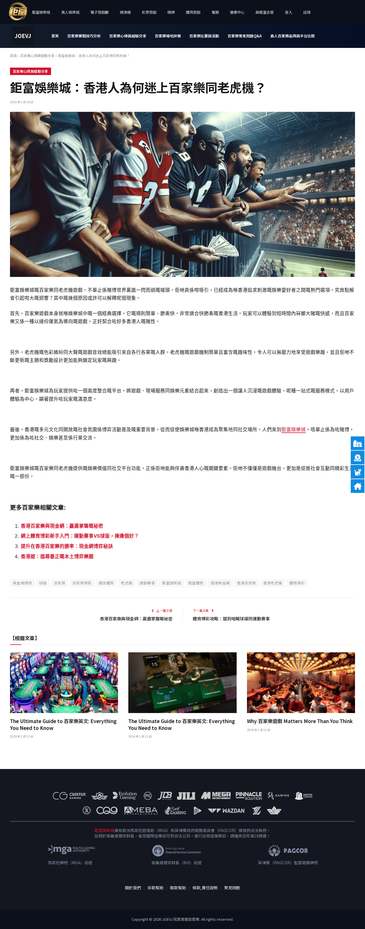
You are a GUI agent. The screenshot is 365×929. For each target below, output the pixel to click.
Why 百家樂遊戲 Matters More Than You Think (300, 721)
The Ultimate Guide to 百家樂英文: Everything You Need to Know (63, 724)
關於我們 (133, 887)
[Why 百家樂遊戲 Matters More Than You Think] (301, 682)
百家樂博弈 (82, 583)
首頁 (55, 36)
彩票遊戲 (149, 12)
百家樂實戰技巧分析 (84, 36)
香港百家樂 (246, 583)
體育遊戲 (193, 12)
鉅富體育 (196, 583)
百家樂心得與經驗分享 (127, 36)
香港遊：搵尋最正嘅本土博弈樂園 (57, 556)
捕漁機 (125, 12)
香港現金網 (220, 583)
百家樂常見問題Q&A (245, 36)
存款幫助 (155, 887)
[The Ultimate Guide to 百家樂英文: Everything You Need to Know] (64, 682)
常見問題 (232, 887)
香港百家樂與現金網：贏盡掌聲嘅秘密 (62, 526)
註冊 (306, 12)
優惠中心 (237, 12)
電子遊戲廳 (99, 12)
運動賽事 (147, 583)
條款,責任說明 (205, 887)
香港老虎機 (272, 583)
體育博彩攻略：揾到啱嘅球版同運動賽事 (231, 619)
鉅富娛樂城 (41, 12)
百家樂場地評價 (168, 36)
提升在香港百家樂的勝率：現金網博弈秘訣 (67, 546)
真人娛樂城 (70, 12)
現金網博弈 (22, 583)
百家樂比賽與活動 (204, 36)
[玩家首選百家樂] (23, 36)
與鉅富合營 (265, 12)
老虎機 (126, 583)
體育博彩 (297, 583)
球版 (43, 583)
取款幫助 (178, 887)
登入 (288, 12)
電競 (215, 12)
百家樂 (59, 583)
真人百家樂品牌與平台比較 (292, 36)
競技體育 (106, 583)
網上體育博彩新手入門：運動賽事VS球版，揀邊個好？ (80, 536)
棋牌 (171, 12)
